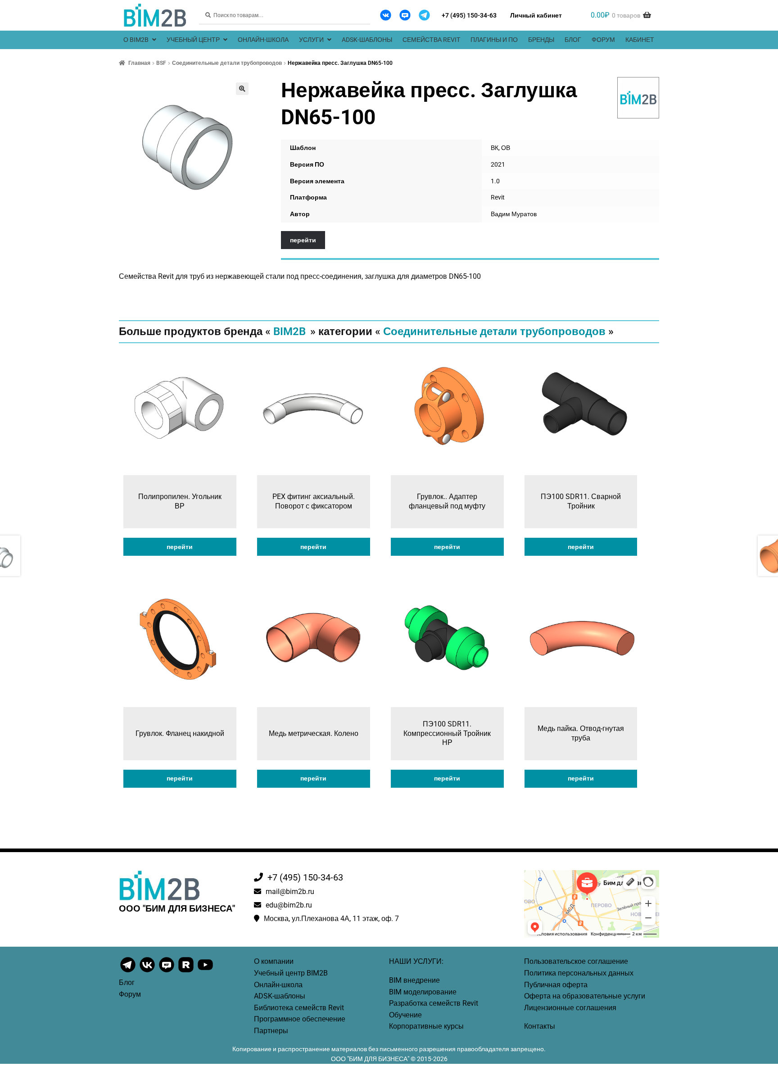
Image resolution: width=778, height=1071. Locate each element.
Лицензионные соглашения (570, 1007)
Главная (139, 63)
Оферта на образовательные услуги (584, 996)
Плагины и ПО (494, 39)
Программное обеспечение (299, 1019)
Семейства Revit (431, 39)
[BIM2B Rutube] (186, 971)
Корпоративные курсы (426, 1026)
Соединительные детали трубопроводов (227, 63)
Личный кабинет (536, 15)
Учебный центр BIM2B (291, 973)
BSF (161, 63)
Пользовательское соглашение (576, 961)
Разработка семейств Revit (433, 1003)
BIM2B (289, 331)
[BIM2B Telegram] (424, 15)
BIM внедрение (414, 980)
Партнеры (271, 1030)
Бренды (541, 39)
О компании (274, 961)
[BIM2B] (638, 98)
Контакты (539, 1026)
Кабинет (639, 39)
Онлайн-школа (263, 39)
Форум (603, 39)
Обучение (405, 1015)
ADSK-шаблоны (367, 39)
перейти (303, 240)
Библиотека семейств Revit (299, 1007)
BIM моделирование (423, 992)
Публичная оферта (556, 984)
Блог (573, 39)
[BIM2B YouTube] (205, 971)
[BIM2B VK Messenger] (405, 15)
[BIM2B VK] (385, 15)
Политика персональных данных (578, 973)
